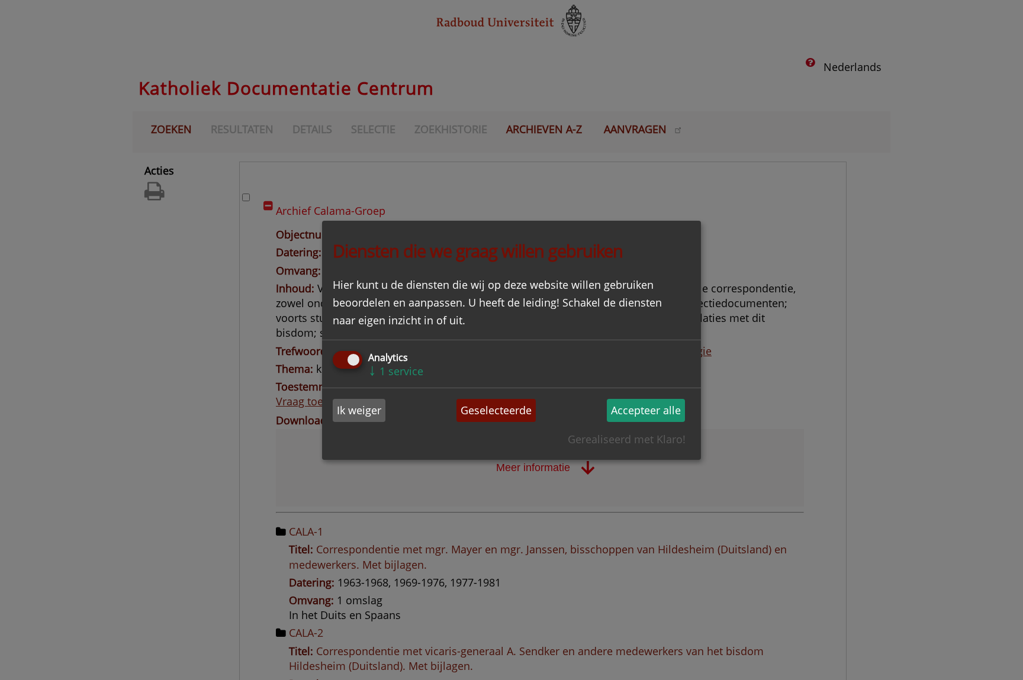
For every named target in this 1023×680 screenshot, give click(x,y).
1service (395, 371)
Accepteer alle (646, 410)
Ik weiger (359, 410)
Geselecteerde (496, 410)
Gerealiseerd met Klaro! (627, 439)
